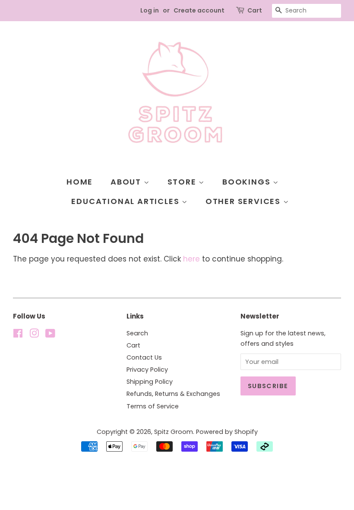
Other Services (244, 201)
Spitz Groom (173, 431)
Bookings (247, 181)
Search (137, 333)
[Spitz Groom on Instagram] (34, 335)
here (191, 259)
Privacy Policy (147, 369)
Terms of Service (152, 406)
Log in (149, 10)
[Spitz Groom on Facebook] (18, 335)
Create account (199, 10)
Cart (254, 10)
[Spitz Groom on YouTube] (50, 335)
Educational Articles (126, 201)
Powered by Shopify (227, 431)
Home (79, 181)
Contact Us (144, 357)
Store (183, 181)
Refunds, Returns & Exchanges (173, 393)
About (127, 181)
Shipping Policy (149, 381)
